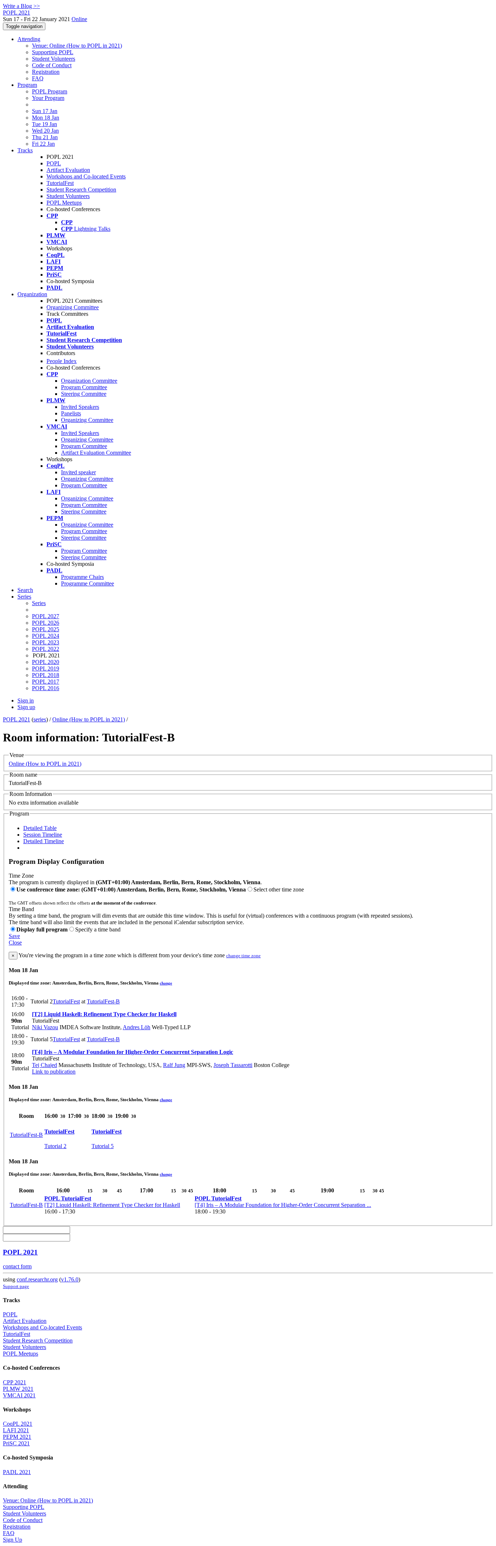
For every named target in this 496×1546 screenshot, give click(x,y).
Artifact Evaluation (68, 170)
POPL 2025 (45, 629)
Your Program (48, 98)
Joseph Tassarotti (233, 1065)
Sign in (25, 700)
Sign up (26, 707)
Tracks (25, 150)
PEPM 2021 (17, 1437)
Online (79, 19)
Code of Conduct (52, 65)
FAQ (38, 78)
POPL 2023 (45, 642)
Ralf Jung (174, 1065)
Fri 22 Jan (43, 144)
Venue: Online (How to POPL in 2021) (77, 46)
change (166, 983)
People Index (61, 361)
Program (27, 85)
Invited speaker (78, 472)
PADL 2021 (17, 1472)
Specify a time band (98, 929)
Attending (28, 39)
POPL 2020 (45, 662)
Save (14, 936)
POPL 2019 (45, 668)
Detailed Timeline (43, 841)
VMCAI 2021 (19, 1395)
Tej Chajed (44, 1065)
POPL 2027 (45, 616)
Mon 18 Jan (45, 117)
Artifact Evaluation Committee (96, 453)
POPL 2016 (45, 688)
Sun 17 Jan (44, 111)
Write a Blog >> (21, 6)
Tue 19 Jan (44, 124)
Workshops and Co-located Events (86, 176)
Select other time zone (278, 889)
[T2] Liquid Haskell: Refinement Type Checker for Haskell (104, 1014)
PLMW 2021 (18, 1389)
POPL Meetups (64, 203)
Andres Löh (136, 1027)
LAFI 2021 (16, 1430)
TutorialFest (60, 183)
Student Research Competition (81, 189)
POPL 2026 (45, 623)
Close (15, 942)
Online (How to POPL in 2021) (88, 719)
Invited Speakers (80, 407)
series (39, 719)
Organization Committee (89, 381)
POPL (53, 163)
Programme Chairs (82, 577)
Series (39, 603)
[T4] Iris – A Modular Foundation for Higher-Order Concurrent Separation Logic (132, 1052)
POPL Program (49, 91)
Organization (32, 294)
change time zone (243, 955)
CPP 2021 (14, 1382)
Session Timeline (42, 835)
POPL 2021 (16, 719)
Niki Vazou (45, 1027)
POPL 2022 (45, 649)
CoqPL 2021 (17, 1424)
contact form (17, 1266)
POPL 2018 (45, 675)
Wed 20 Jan (45, 131)
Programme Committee (87, 583)
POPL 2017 (45, 682)
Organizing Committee (72, 307)
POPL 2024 (45, 636)
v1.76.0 (69, 1279)
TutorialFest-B (103, 1001)
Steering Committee (83, 394)
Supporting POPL (52, 52)
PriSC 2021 (16, 1443)
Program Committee (84, 387)
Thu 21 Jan (45, 137)
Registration (46, 72)
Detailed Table (40, 828)
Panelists (71, 413)
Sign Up (12, 1540)
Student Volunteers (53, 59)
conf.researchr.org (37, 1279)
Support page (16, 1286)
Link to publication (54, 1071)
